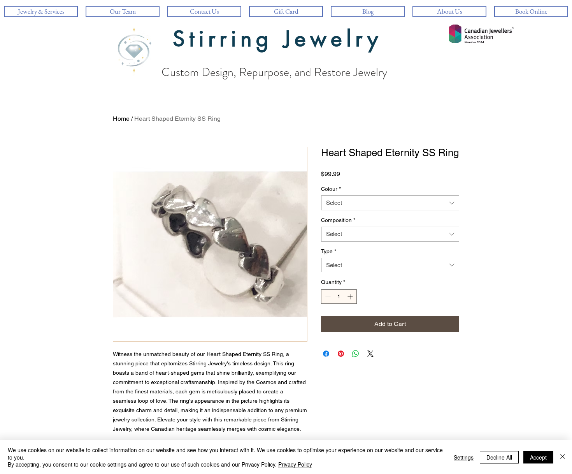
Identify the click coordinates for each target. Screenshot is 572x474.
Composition (338, 220)
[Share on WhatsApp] (355, 353)
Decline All (499, 457)
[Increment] (351, 296)
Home (121, 118)
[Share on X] (370, 353)
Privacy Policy (295, 464)
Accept (538, 457)
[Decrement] (327, 296)
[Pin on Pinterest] (341, 353)
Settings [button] (464, 457)
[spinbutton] (339, 296)
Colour (331, 189)
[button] (449, 11)
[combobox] (390, 203)
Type (328, 251)
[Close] (562, 457)
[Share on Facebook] (326, 353)
